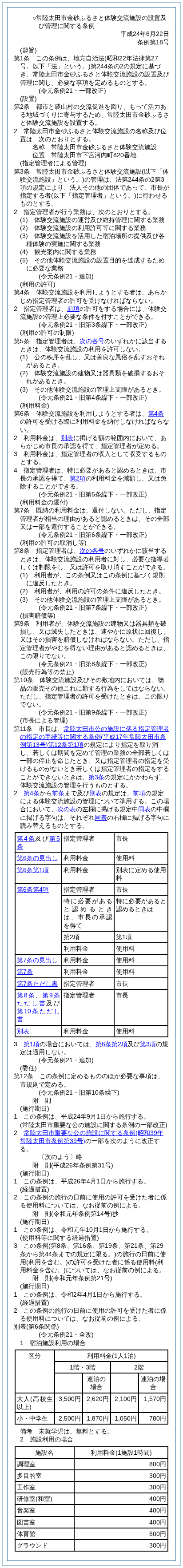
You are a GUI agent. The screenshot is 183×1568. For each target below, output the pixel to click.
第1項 (32, 1044)
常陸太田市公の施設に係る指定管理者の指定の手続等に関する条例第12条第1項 (94, 736)
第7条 (25, 971)
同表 (144, 809)
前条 (58, 793)
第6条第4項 (33, 889)
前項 (73, 308)
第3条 (96, 777)
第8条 (26, 995)
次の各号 (92, 341)
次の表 (66, 809)
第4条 (156, 413)
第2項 (78, 478)
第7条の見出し (37, 960)
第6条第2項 (111, 1044)
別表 (67, 437)
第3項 (148, 1044)
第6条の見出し (37, 857)
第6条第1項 (33, 869)
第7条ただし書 (37, 983)
